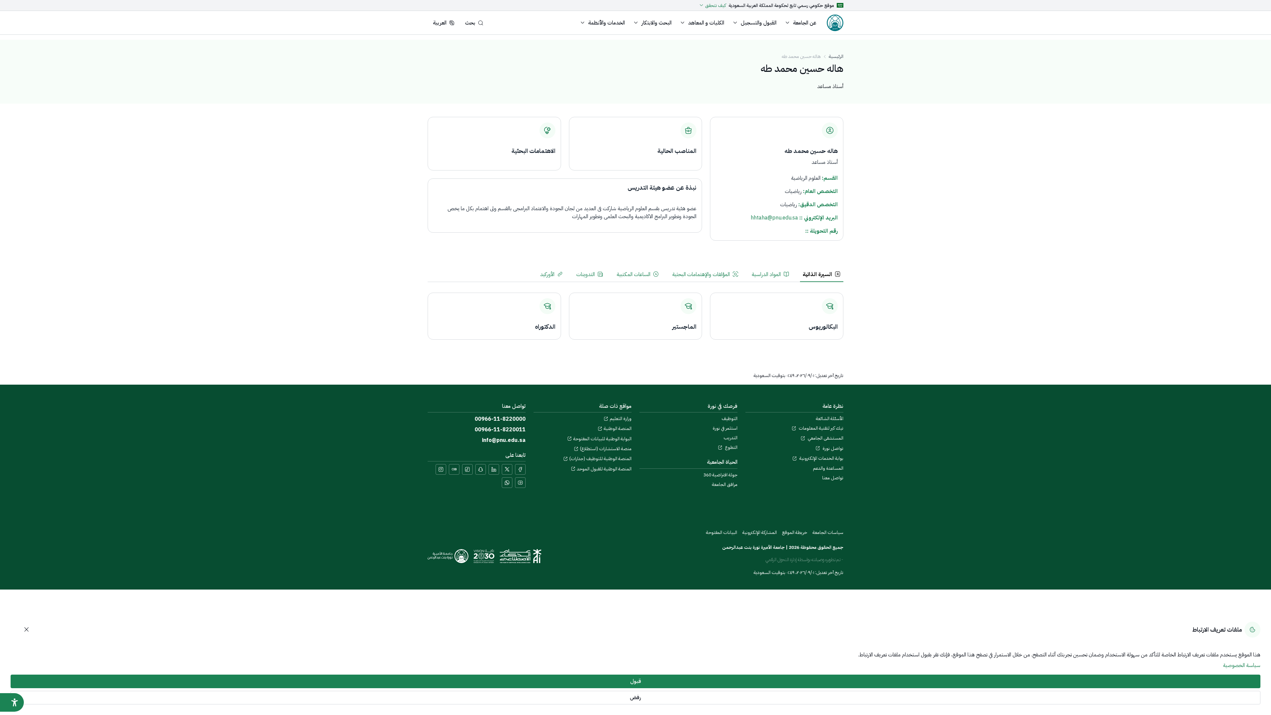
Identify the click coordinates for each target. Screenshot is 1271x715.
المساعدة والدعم (828, 468)
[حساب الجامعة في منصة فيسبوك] (520, 469)
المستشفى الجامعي (825, 438)
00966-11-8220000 (500, 419)
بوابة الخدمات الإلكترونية (820, 458)
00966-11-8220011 (500, 430)
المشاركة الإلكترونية (759, 532)
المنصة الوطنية (618, 428)
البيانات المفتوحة (721, 532)
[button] (802, 22)
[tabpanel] (635, 312)
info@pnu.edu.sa (504, 440)
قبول (635, 681)
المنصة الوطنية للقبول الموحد (604, 468)
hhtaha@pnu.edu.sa (774, 218)
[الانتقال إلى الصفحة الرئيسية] (835, 23)
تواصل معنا (832, 477)
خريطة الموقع (794, 532)
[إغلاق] (26, 629)
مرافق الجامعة (724, 484)
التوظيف (729, 418)
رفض (635, 697)
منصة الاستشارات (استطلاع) (606, 448)
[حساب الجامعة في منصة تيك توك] (467, 469)
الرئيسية (836, 56)
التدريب (730, 437)
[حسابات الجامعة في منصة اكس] (507, 469)
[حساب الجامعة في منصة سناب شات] (480, 469)
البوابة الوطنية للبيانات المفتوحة (602, 438)
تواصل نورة (832, 448)
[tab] (821, 274)
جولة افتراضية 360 (720, 474)
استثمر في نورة (725, 428)
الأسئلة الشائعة (829, 418)
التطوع (730, 447)
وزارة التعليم (621, 418)
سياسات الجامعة (828, 532)
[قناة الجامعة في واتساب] (507, 482)
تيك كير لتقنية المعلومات (820, 428)
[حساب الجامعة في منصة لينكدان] (494, 469)
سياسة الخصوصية (1241, 665)
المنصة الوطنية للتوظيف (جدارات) (600, 458)
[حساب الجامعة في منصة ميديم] (454, 469)
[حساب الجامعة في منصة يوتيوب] (520, 482)
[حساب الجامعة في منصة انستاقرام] (441, 469)
